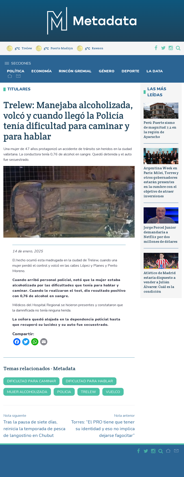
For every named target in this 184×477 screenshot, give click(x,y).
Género (106, 71)
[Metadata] (92, 21)
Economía (41, 71)
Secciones (21, 63)
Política (15, 71)
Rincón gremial (75, 71)
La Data (155, 71)
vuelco (113, 391)
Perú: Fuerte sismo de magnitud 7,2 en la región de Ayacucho (160, 129)
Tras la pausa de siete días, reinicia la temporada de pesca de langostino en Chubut (34, 425)
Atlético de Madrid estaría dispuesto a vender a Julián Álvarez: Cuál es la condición (160, 282)
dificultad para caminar (31, 381)
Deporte (130, 71)
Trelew (88, 391)
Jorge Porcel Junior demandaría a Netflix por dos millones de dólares (160, 234)
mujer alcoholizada (27, 391)
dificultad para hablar (89, 381)
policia (64, 391)
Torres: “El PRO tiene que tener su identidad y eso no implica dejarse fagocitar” (103, 425)
